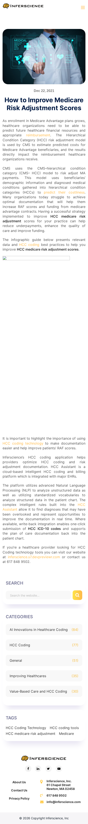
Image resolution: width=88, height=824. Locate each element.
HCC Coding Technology (26, 728)
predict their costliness (64, 192)
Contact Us (19, 790)
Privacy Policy (19, 798)
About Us (19, 782)
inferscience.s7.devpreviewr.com (34, 557)
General (16, 660)
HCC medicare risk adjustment (30, 733)
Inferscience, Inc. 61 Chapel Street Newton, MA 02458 (61, 785)
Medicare (66, 733)
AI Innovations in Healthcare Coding (39, 629)
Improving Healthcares (28, 676)
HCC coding (29, 244)
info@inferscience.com (64, 802)
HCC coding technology (23, 443)
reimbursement (38, 135)
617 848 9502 (57, 795)
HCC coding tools (64, 728)
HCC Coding (20, 645)
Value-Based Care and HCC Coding (38, 691)
